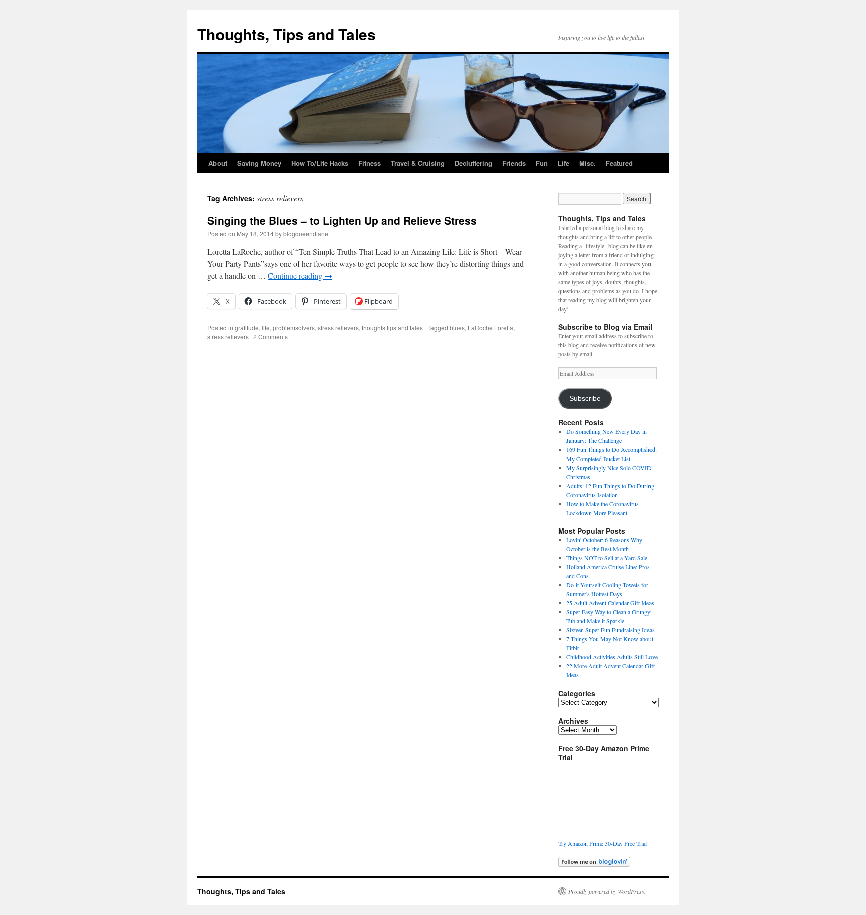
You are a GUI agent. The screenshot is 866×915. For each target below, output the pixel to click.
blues (457, 327)
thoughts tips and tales (392, 327)
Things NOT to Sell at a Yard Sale (606, 558)
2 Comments (270, 336)
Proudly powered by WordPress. (607, 891)
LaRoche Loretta (490, 327)
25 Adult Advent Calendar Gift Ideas (610, 603)
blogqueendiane (305, 233)
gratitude (247, 327)
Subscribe (585, 398)
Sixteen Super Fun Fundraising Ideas (610, 630)
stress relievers (338, 327)
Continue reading (300, 275)
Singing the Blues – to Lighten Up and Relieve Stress (342, 220)
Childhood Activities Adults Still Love (612, 657)
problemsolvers (294, 327)
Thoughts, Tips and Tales (286, 34)
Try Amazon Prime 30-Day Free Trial (602, 843)
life (266, 327)
